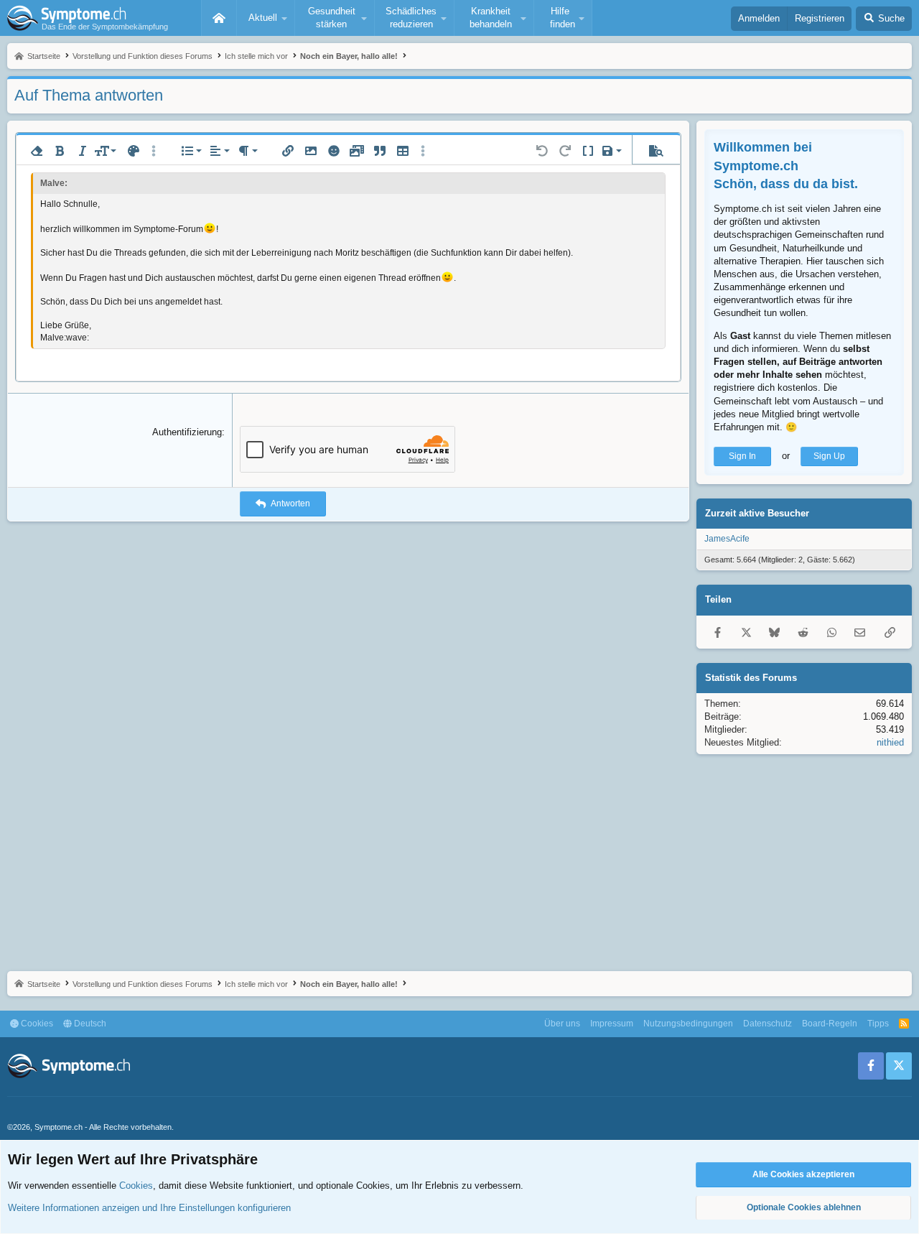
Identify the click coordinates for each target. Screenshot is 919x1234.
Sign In (742, 456)
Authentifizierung (187, 432)
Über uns (562, 1024)
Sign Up (829, 456)
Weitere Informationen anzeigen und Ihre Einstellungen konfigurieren (149, 1207)
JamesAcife (727, 539)
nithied (890, 742)
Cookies (36, 1024)
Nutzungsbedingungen (688, 1024)
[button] (265, 18)
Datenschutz (767, 1024)
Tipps (878, 1024)
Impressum (611, 1024)
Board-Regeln (829, 1024)
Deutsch (89, 1024)
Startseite (219, 18)
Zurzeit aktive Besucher (757, 513)
